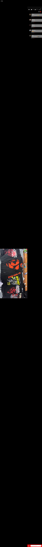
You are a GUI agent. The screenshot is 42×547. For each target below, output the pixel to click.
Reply (34, 22)
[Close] (1, 1)
